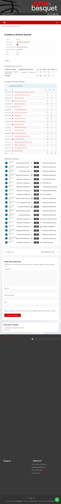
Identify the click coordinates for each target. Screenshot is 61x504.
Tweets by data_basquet (8, 339)
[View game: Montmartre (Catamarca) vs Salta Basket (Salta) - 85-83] (30, 242)
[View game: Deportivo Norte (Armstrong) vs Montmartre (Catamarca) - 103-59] (30, 175)
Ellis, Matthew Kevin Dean (48, 252)
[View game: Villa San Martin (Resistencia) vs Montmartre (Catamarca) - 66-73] (30, 238)
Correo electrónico (9, 295)
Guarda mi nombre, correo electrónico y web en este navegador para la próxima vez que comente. (30, 311)
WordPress (52, 501)
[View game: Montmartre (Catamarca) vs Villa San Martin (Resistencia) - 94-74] (30, 191)
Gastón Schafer (44, 473)
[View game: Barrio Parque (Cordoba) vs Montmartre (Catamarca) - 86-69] (30, 203)
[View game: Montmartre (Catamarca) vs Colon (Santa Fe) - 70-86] (30, 194)
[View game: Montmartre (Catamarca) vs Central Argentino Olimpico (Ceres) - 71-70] (30, 223)
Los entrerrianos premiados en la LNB (13, 328)
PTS (45, 89)
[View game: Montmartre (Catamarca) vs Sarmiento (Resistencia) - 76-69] (30, 179)
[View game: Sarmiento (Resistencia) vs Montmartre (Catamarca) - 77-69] (30, 234)
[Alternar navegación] (4, 22)
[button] (57, 499)
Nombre (6, 288)
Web (5, 302)
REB (49, 89)
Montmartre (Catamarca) (23, 42)
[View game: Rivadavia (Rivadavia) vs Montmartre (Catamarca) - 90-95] (30, 215)
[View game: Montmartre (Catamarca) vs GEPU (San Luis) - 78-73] (30, 183)
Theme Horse (33, 501)
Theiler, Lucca (10, 252)
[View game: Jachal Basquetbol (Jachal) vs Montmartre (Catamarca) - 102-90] (30, 211)
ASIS (53, 89)
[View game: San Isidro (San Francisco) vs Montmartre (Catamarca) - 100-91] (30, 198)
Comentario (7, 269)
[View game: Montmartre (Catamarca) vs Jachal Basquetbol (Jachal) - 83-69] (30, 187)
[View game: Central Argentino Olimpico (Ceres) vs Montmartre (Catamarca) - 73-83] (30, 167)
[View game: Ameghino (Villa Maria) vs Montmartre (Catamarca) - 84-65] (30, 207)
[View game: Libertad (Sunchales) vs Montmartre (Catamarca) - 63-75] (30, 171)
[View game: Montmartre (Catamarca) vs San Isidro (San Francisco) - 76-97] (30, 219)
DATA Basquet (18, 501)
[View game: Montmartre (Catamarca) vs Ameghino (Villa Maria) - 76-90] (30, 226)
